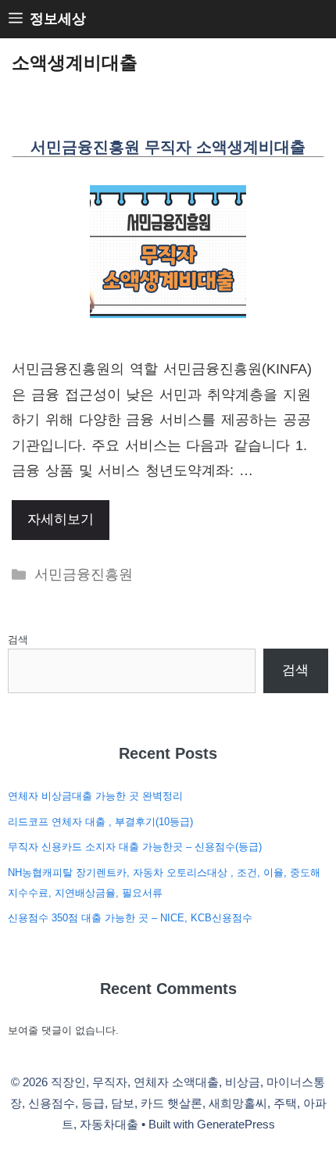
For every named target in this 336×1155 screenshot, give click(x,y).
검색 (18, 639)
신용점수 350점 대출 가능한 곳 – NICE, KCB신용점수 (130, 918)
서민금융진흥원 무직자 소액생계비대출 (168, 147)
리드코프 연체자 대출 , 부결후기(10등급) (100, 822)
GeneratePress (236, 1124)
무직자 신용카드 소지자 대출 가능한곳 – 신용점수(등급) (135, 847)
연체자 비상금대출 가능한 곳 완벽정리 (95, 796)
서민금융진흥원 (83, 574)
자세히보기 (60, 519)
